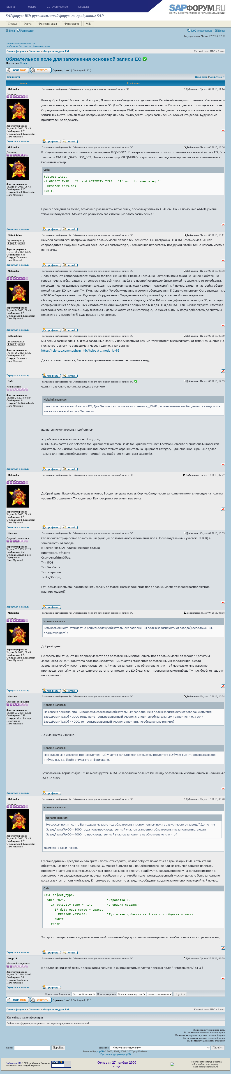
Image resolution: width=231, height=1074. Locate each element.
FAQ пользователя (201, 30)
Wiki (88, 23)
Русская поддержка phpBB (115, 1054)
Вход (11, 30)
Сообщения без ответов (18, 46)
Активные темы (41, 46)
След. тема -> (217, 76)
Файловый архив (48, 23)
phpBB (100, 1051)
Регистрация (27, 30)
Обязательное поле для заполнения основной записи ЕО (73, 59)
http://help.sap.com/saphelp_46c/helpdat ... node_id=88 (80, 351)
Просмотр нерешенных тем (20, 43)
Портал (12, 23)
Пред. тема (201, 76)
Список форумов (16, 51)
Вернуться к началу (18, 141)
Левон (23, 63)
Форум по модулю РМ (56, 51)
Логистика (35, 51)
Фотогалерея (72, 23)
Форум (28, 23)
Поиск (221, 30)
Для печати (13, 76)
